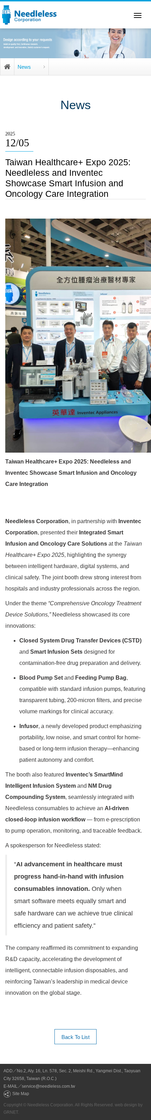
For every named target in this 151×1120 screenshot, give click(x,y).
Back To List (75, 1037)
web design (126, 1104)
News (24, 67)
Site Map (20, 1093)
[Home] (7, 66)
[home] (29, 15)
